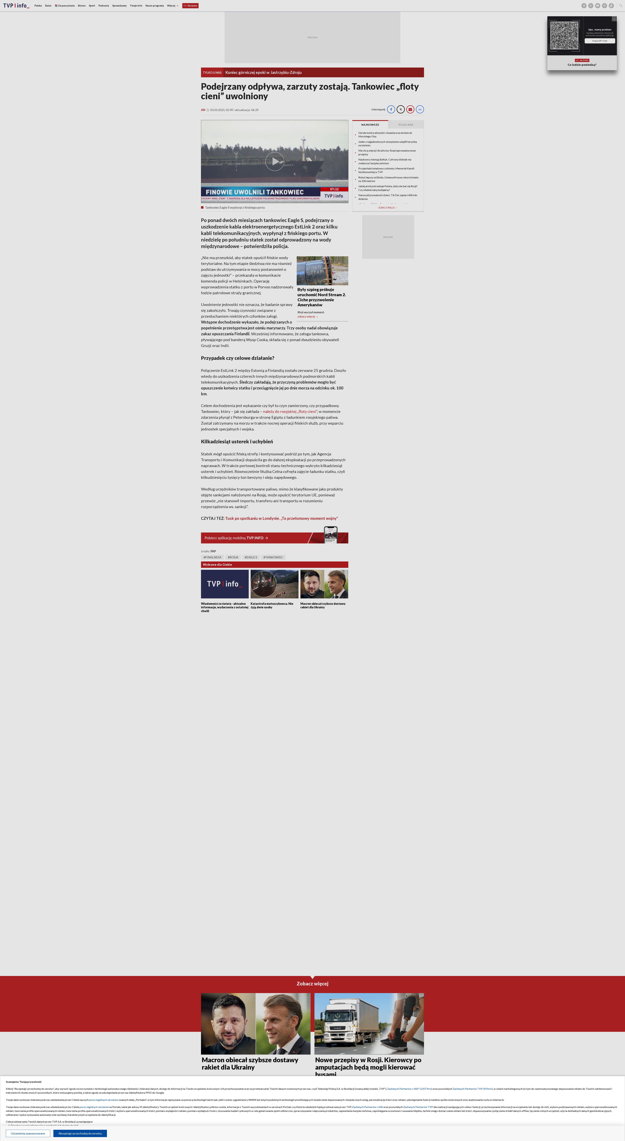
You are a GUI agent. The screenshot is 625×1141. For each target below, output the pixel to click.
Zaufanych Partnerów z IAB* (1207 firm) (409, 1088)
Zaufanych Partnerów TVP (418, 1106)
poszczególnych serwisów (103, 1099)
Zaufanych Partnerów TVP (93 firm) (473, 1088)
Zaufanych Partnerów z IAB (367, 1106)
